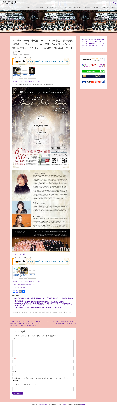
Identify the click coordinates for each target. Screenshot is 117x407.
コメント (15, 338)
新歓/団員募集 (51, 7)
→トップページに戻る (18, 287)
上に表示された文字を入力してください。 (24, 384)
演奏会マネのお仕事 (91, 7)
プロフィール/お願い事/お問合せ (70, 7)
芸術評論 (105, 7)
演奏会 (53, 312)
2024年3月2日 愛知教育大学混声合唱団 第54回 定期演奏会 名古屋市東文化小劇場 (39, 302)
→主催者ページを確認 (18, 254)
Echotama (27, 54)
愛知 (36, 312)
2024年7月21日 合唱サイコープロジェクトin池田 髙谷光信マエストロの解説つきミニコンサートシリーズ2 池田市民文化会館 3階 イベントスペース (25, 323)
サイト (14, 371)
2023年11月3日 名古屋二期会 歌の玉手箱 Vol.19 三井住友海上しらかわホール (38, 307)
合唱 (25, 312)
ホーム (29, 7)
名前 (14, 358)
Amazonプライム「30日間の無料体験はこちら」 (26, 81)
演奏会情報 (39, 7)
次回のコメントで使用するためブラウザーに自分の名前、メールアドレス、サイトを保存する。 (41, 378)
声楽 (33, 312)
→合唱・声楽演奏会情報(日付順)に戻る (23, 284)
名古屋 (29, 312)
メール (14, 365)
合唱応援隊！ (10, 2)
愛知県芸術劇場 (42, 312)
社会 (113, 7)
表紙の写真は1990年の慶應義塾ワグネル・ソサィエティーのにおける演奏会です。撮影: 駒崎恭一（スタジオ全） (93, 43)
